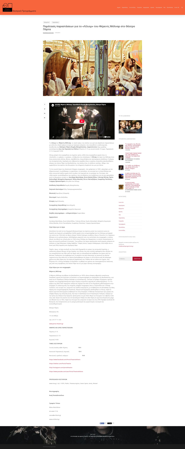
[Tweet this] (44, 109)
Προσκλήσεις (122, 227)
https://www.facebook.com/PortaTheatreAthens (64, 359)
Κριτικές (120, 211)
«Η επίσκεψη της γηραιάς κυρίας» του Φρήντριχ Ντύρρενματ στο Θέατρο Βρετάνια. (92, 435)
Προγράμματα (122, 224)
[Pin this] (44, 117)
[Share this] (44, 104)
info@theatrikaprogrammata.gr (126, 246)
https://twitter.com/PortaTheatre (60, 363)
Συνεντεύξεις (122, 230)
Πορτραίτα (121, 221)
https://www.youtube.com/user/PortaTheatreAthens (66, 371)
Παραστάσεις (55, 22)
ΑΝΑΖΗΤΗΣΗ (137, 258)
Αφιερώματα (122, 205)
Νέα (120, 214)
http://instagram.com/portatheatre (60, 367)
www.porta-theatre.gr (56, 324)
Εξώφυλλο (46, 22)
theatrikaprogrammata (48, 32)
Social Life (121, 202)
